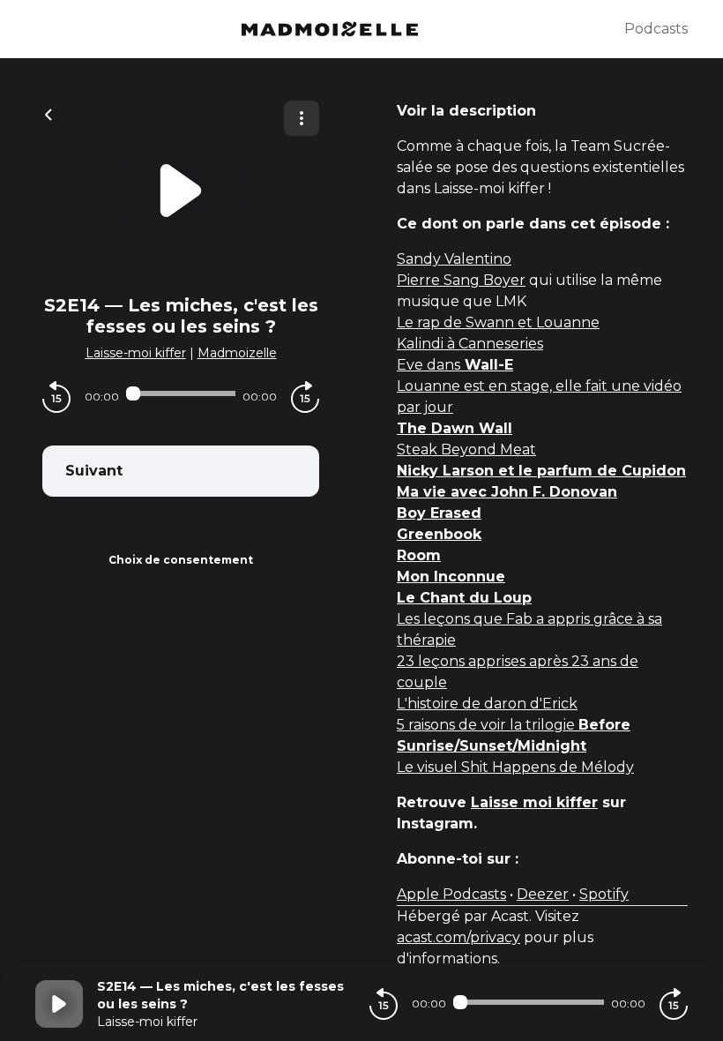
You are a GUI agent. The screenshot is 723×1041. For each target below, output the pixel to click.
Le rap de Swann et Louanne (498, 322)
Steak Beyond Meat (466, 449)
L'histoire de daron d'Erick (487, 703)
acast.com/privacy (458, 937)
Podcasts (656, 28)
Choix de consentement (180, 559)
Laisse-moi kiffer (136, 353)
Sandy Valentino (454, 259)
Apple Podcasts (451, 894)
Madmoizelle (237, 353)
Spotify (604, 894)
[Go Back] (48, 113)
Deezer (543, 894)
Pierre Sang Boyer (461, 280)
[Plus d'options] (301, 118)
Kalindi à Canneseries (470, 343)
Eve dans (455, 364)
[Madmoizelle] (329, 29)
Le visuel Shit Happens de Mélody (515, 767)
